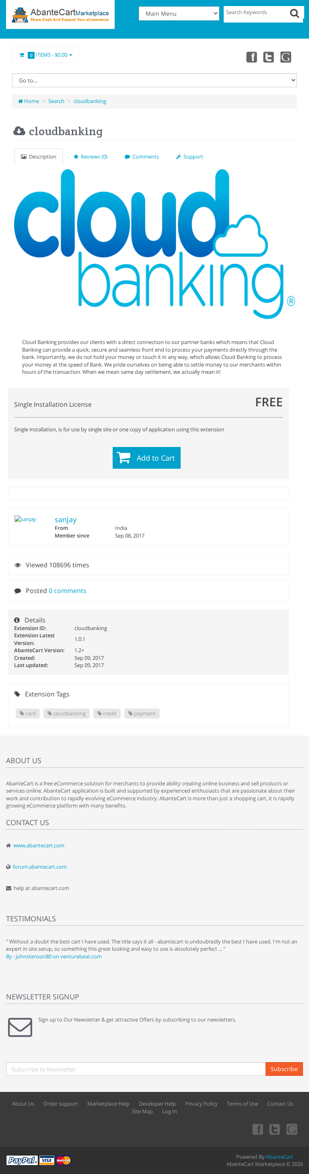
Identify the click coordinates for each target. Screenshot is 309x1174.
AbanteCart (279, 1156)
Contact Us (280, 1103)
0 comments (68, 590)
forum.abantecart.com (40, 866)
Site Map (142, 1111)
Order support (60, 1103)
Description (41, 156)
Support (192, 156)
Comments (144, 156)
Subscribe (284, 1069)
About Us (23, 1103)
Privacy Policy (201, 1103)
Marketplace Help (108, 1103)
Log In (169, 1111)
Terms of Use (242, 1103)
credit (109, 713)
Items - (49, 54)
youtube (286, 57)
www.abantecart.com (38, 845)
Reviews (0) (92, 156)
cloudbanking (90, 101)
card (30, 713)
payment (144, 713)
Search (56, 101)
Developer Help (157, 1103)
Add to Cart (156, 458)
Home (31, 101)
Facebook (251, 57)
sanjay (65, 519)
